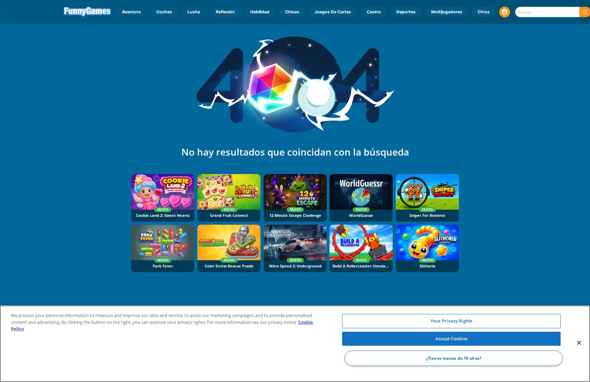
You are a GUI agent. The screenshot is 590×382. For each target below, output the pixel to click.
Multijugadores (446, 11)
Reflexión (225, 11)
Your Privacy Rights (451, 321)
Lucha (193, 11)
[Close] (579, 343)
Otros (484, 11)
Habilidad (259, 11)
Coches (164, 11)
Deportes (406, 11)
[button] (504, 11)
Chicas (292, 11)
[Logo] (87, 12)
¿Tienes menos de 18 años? (453, 358)
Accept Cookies (451, 338)
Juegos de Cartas (332, 11)
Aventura (131, 11)
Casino (374, 11)
